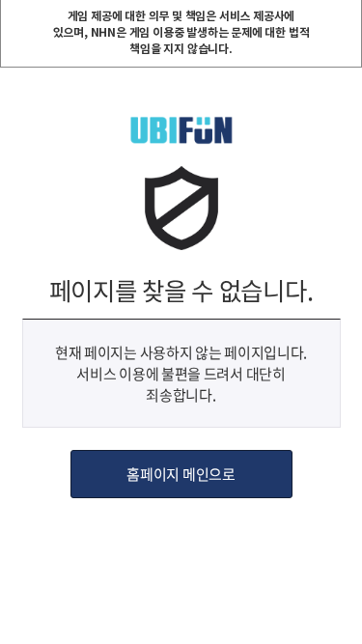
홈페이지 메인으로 (180, 474)
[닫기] (346, 16)
